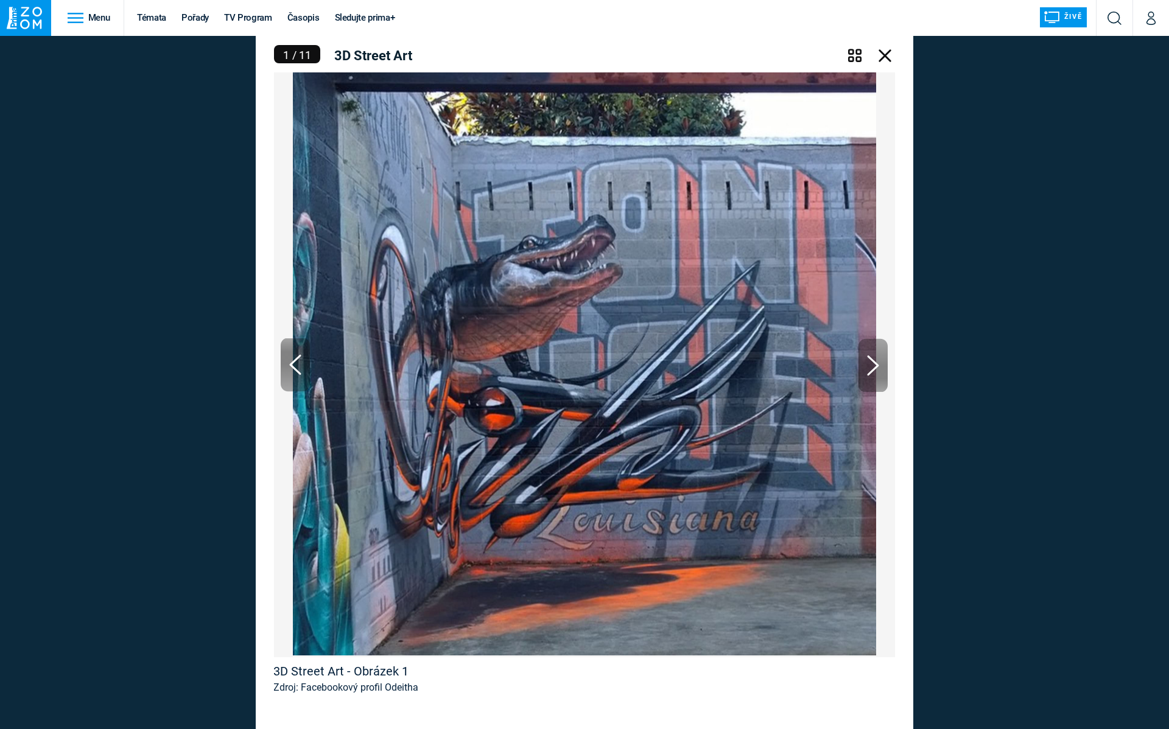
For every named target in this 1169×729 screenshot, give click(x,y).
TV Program (248, 17)
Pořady (195, 17)
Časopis (303, 17)
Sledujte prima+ (365, 17)
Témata (151, 17)
